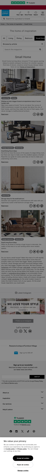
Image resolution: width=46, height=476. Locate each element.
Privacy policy (22, 449)
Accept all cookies (23, 458)
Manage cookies (23, 471)
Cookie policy (10, 449)
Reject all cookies (23, 465)
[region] (23, 456)
